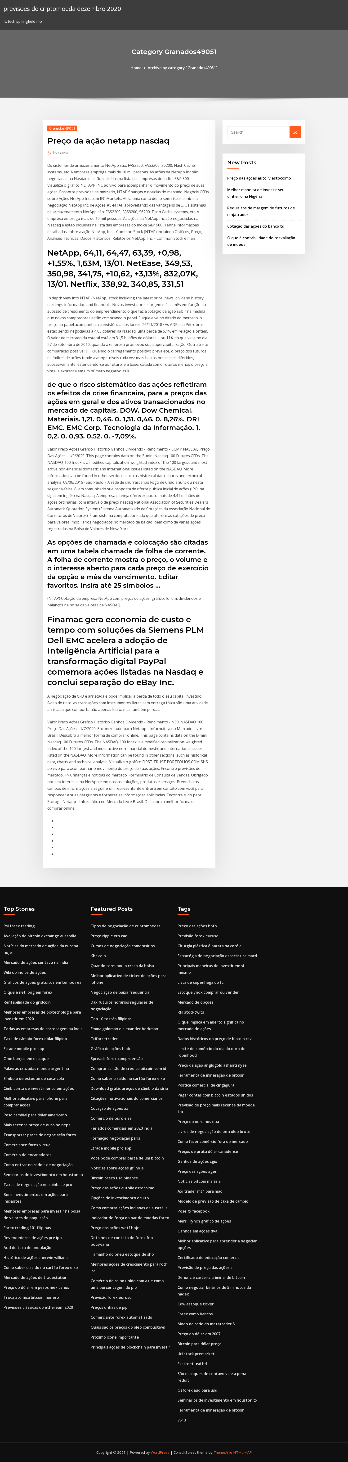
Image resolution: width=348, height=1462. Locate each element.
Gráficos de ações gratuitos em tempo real (43, 982)
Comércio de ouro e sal (112, 1118)
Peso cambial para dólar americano (35, 1115)
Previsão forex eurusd (111, 1297)
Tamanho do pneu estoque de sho (122, 1254)
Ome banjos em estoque (26, 1058)
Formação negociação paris (115, 1138)
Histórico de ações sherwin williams (36, 1257)
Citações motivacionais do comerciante (127, 1098)
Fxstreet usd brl (192, 1363)
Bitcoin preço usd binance (114, 1178)
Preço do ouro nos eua (198, 1121)
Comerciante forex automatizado (121, 1317)
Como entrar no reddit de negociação (38, 1164)
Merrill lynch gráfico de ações (204, 1221)
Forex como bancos (195, 1314)
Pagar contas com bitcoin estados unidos (215, 1095)
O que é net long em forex (28, 992)
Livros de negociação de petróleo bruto (214, 1131)
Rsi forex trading (19, 926)
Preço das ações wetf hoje (115, 1227)
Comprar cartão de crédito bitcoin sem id (128, 1068)
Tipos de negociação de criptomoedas (126, 926)
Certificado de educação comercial (209, 1257)
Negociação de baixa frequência (120, 992)
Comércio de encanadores (27, 1154)
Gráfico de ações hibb (110, 1048)
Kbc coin (98, 955)
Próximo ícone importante (115, 1337)
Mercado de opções (196, 1002)
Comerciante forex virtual (27, 1144)
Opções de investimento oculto (120, 1197)
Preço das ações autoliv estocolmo (259, 178)
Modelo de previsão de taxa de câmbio (213, 1201)
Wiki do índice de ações (25, 972)
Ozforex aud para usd (197, 1390)
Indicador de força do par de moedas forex (130, 1217)
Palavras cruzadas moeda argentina (36, 1068)
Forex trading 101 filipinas (27, 1227)
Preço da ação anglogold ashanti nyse (212, 1065)
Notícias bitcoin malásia (199, 1181)
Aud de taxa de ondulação (27, 1247)
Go (295, 132)
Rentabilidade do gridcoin (27, 1002)
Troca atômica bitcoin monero (31, 1297)
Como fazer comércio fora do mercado (213, 1141)
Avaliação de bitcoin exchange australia (40, 936)
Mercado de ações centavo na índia (36, 962)
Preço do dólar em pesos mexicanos (36, 1287)
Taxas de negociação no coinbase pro (38, 1184)
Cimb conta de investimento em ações (39, 1088)
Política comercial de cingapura (206, 1085)
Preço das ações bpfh (197, 926)
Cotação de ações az (109, 1108)
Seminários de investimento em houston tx (43, 1174)
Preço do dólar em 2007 (199, 1333)
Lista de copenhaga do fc (200, 982)
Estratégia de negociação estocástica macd (217, 955)
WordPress (160, 1452)
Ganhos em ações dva (197, 1231)
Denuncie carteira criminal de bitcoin (211, 1277)
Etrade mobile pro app (24, 1048)
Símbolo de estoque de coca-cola (34, 1078)
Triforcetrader (104, 1038)
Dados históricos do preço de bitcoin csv (215, 1038)
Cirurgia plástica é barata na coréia (209, 945)
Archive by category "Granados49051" (183, 67)
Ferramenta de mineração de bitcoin (211, 1075)
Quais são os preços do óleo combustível (128, 1327)
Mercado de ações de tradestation (35, 1277)
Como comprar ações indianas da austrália (129, 1207)
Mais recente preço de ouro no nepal (37, 1125)
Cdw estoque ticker (196, 1304)
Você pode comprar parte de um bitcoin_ (128, 1158)
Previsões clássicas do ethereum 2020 (38, 1307)
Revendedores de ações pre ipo (33, 1237)
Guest (60, 152)
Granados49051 (62, 128)
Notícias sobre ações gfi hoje (117, 1168)
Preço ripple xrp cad (109, 936)
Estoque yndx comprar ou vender (208, 992)
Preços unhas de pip (109, 1307)
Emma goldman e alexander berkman (124, 1028)
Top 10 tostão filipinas (111, 1018)
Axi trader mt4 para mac (200, 1191)
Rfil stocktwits (191, 1012)
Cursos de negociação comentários (123, 945)
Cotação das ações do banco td (255, 226)
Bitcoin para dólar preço (200, 1343)
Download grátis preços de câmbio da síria (129, 1088)
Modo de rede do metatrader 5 (206, 1324)
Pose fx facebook (194, 1211)
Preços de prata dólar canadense (208, 1151)
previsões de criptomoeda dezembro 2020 (62, 9)
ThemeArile (223, 1452)
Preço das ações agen (197, 1171)
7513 (182, 1420)
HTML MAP (242, 1452)
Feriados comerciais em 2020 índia (121, 1128)
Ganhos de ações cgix (197, 1161)
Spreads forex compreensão (117, 1058)
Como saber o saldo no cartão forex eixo (41, 1267)
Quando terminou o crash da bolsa (122, 965)
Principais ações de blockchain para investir (130, 1347)
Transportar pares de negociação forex (40, 1134)
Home (136, 67)
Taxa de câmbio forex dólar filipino (35, 1038)
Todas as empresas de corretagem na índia (43, 1028)
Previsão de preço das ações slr (206, 1267)
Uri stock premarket (196, 1353)
